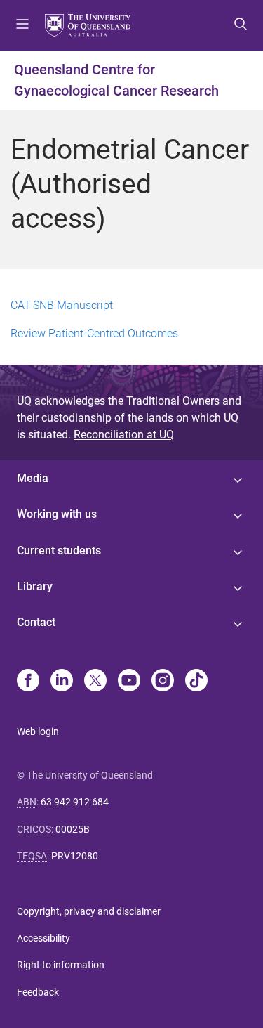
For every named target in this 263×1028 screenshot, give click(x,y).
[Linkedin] (61, 681)
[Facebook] (28, 681)
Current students (59, 550)
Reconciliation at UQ (124, 434)
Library (35, 586)
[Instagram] (162, 681)
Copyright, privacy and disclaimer (89, 911)
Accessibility (43, 938)
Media (32, 478)
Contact (36, 622)
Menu (22, 25)
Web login (38, 731)
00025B (72, 829)
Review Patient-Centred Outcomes (94, 333)
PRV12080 (74, 855)
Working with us (57, 514)
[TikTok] (196, 681)
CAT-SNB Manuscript (62, 305)
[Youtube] (129, 681)
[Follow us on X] (95, 681)
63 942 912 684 (75, 801)
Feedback (38, 992)
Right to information (60, 964)
